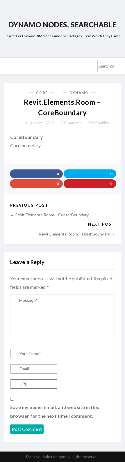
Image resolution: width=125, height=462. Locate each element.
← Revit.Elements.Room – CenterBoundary (49, 214)
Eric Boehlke (98, 123)
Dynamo (79, 93)
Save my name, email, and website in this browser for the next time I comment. (54, 411)
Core (41, 93)
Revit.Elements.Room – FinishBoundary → (77, 233)
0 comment (71, 123)
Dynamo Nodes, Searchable (62, 24)
